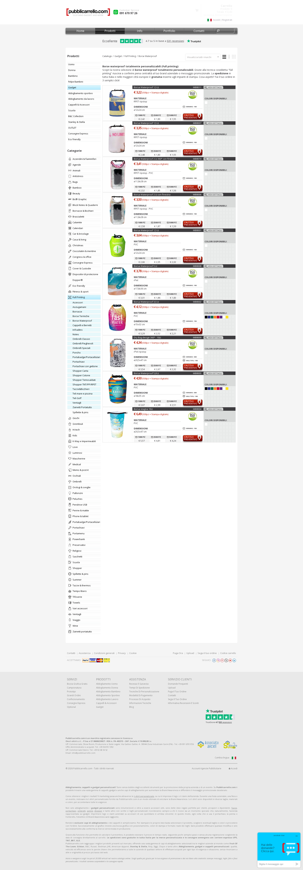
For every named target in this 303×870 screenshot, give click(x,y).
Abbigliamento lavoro (107, 699)
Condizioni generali (104, 653)
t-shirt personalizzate (144, 796)
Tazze (234, 808)
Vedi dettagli (215, 87)
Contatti (199, 31)
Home (80, 31)
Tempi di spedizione (139, 687)
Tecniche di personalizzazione (144, 691)
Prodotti (110, 31)
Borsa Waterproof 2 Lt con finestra (152, 194)
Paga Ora (178, 653)
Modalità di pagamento (141, 695)
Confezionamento (76, 699)
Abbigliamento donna (107, 687)
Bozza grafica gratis (77, 683)
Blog (131, 706)
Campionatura (74, 687)
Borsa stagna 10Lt (143, 409)
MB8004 (197, 409)
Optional (71, 706)
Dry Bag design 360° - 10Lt (147, 337)
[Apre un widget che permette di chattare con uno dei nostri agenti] (279, 850)
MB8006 (197, 194)
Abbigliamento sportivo (108, 695)
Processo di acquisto (139, 699)
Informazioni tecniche (140, 703)
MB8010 (197, 158)
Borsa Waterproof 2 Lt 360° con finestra (155, 158)
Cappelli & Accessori (106, 703)
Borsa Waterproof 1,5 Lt (146, 87)
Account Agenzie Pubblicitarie (206, 768)
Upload (190, 653)
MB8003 (197, 373)
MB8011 (197, 87)
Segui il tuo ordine (207, 653)
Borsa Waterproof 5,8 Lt (146, 373)
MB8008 (197, 266)
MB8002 (197, 301)
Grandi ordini (74, 695)
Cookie (133, 653)
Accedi (233, 768)
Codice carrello (228, 653)
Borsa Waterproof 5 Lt (145, 266)
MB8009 (197, 337)
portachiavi (71, 811)
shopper (98, 811)
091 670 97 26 (128, 13)
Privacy (122, 653)
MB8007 (197, 123)
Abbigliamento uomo (107, 683)
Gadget (118, 56)
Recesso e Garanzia (139, 683)
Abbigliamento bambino (108, 691)
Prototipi (71, 691)
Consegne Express (76, 703)
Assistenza (84, 653)
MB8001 (197, 230)
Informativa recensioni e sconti (183, 703)
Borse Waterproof (148, 56)
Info (139, 31)
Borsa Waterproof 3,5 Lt (146, 301)
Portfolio (169, 31)
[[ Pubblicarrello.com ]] (88, 13)
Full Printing (130, 56)
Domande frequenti (178, 683)
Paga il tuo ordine (177, 691)
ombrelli (82, 811)
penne (90, 811)
